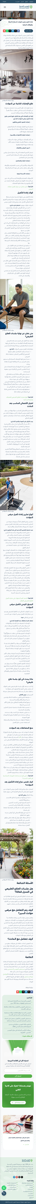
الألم (20, 737)
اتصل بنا (18, 1)
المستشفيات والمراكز (27, 1183)
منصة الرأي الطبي (11, 1185)
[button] (18, 31)
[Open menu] (5, 7)
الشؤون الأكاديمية (12, 1189)
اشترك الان (18, 1076)
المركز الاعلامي (29, 1185)
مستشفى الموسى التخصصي (16, 969)
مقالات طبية (26, 1036)
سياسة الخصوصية (28, 1191)
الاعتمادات (30, 1189)
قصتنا (31, 1187)
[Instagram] (19, 1177)
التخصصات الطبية (11, 1183)
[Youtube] (17, 1177)
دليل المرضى (13, 1187)
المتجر (22, 1)
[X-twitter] (22, 1177)
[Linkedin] (14, 1177)
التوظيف (31, 1)
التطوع (26, 1)
